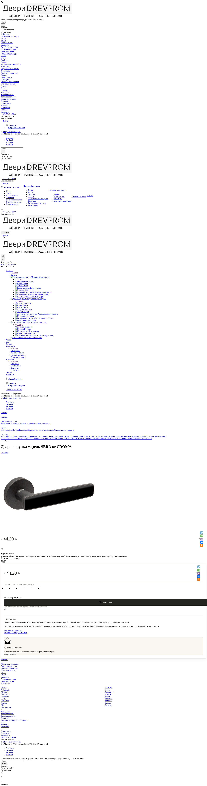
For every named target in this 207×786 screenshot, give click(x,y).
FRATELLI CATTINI (152, 436)
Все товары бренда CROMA (15, 633)
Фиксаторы (23, 430)
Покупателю (6, 707)
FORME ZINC (36, 436)
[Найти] (3, 25)
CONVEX (46, 436)
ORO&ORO (50, 439)
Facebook (9, 140)
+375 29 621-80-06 (9, 114)
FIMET (53, 436)
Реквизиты (5, 735)
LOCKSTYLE (68, 436)
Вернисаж (109, 692)
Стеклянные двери (8, 679)
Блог (3, 722)
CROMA (4, 453)
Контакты (5, 733)
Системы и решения (23, 327)
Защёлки (9, 430)
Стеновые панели (43, 423)
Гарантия (5, 718)
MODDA (21, 439)
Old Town (5, 701)
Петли (3, 430)
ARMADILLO (24, 436)
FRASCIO (140, 436)
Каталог (14, 275)
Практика (5, 696)
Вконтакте (10, 138)
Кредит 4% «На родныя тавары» (14, 720)
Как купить (15, 351)
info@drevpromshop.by (12, 132)
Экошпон (5, 677)
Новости (4, 725)
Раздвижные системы (37, 430)
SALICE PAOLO (110, 436)
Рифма (3, 699)
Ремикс (108, 703)
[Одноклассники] (201, 545)
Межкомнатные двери (24, 281)
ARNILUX (139, 439)
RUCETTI (80, 439)
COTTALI (115, 439)
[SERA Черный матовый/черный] (49, 529)
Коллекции (5, 683)
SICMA (101, 436)
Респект (108, 705)
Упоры (16, 430)
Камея (107, 696)
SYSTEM (5, 436)
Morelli (37, 439)
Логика (4, 703)
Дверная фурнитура (23, 303)
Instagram (9, 142)
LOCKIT (9, 439)
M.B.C (15, 439)
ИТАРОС (65, 439)
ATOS (132, 439)
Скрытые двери (7, 681)
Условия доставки (8, 716)
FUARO (59, 436)
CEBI (127, 439)
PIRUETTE (78, 436)
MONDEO (29, 439)
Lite (2, 705)
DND (108, 439)
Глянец (108, 694)
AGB (150, 439)
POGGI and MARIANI (126, 436)
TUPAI (86, 436)
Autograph (5, 690)
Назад (15, 273)
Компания (15, 364)
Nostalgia (108, 688)
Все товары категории (13, 630)
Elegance (4, 692)
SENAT (72, 439)
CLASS (122, 439)
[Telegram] (201, 532)
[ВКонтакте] (201, 542)
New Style (5, 694)
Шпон (3, 673)
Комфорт (108, 699)
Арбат (107, 690)
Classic (3, 688)
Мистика (108, 701)
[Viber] (201, 539)
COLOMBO (13, 436)
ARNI (145, 439)
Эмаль (3, 675)
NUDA (42, 439)
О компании (6, 731)
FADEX (87, 439)
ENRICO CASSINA (98, 439)
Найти (4, 763)
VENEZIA (93, 436)
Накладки (50, 430)
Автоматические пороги (64, 430)
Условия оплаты (7, 714)
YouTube (9, 144)
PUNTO (58, 439)
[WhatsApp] (201, 535)
